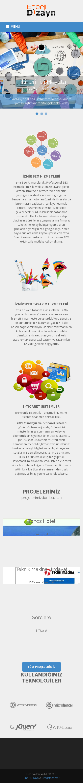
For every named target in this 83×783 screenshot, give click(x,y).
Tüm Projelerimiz (41, 667)
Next (77, 71)
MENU (15, 26)
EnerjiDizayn (31, 778)
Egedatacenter (50, 778)
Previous (5, 71)
